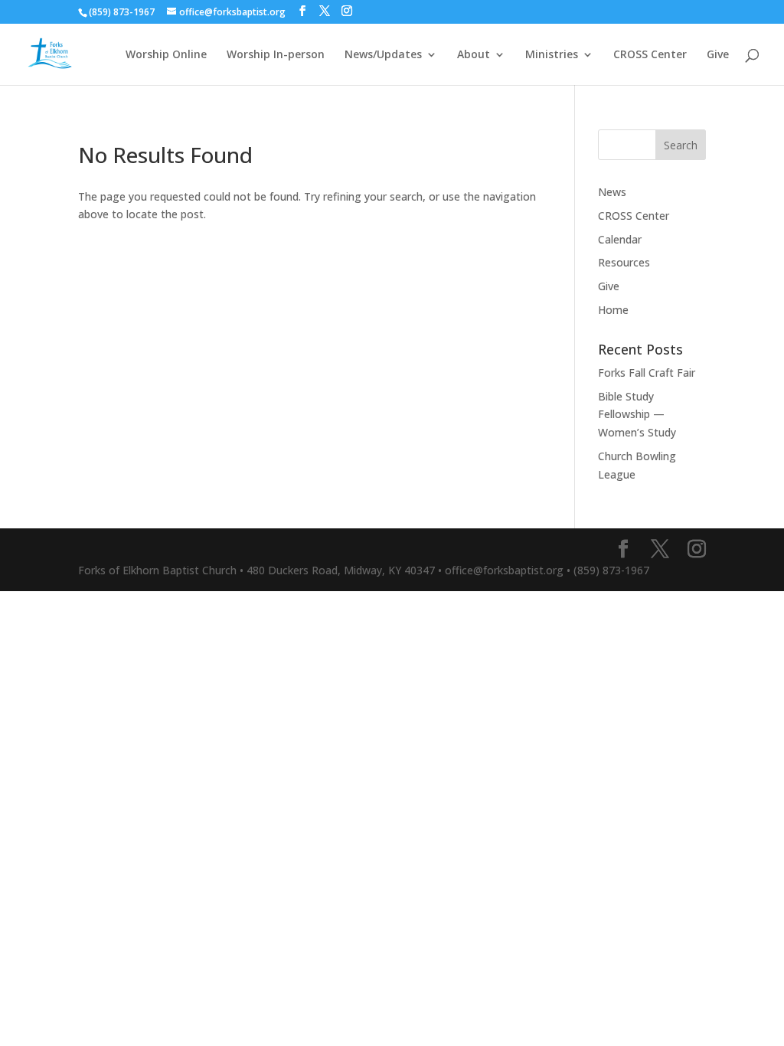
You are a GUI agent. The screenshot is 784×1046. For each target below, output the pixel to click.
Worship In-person (276, 55)
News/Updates (383, 55)
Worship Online (166, 55)
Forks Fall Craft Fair (646, 372)
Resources (624, 262)
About (473, 55)
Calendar (620, 239)
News (612, 192)
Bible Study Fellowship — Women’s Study (637, 414)
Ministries (551, 55)
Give (718, 55)
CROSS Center (650, 55)
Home (613, 309)
